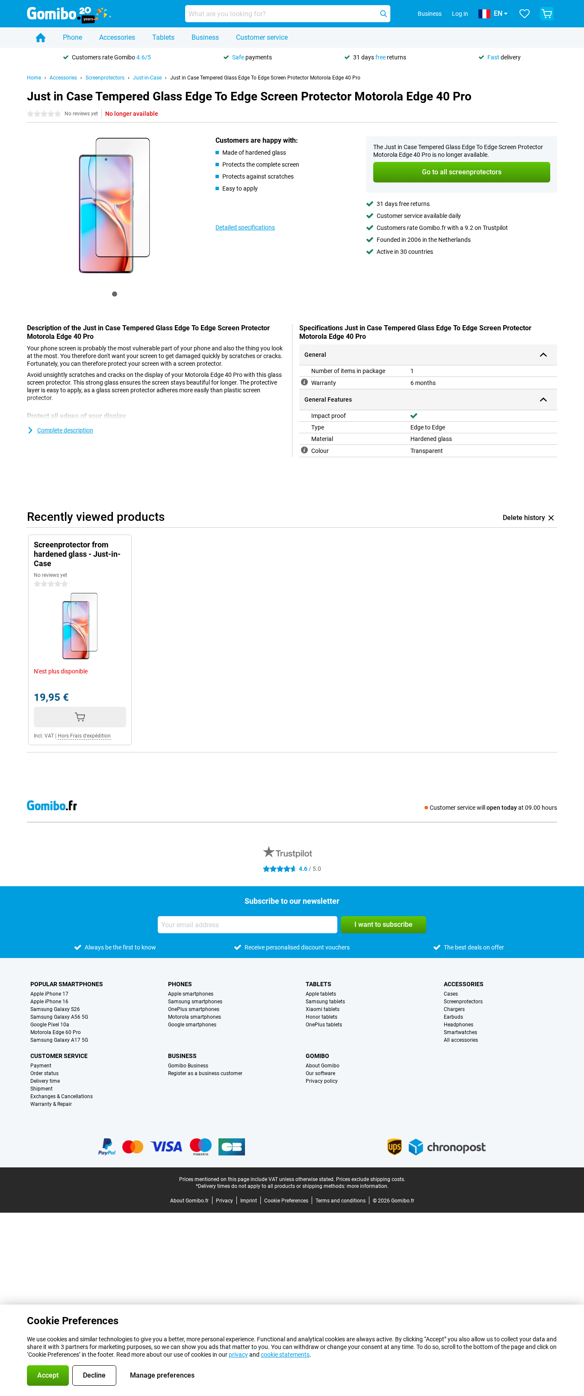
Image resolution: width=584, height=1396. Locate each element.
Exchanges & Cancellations (61, 1096)
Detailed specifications (245, 227)
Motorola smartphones (194, 1017)
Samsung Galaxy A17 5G (59, 1040)
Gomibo (317, 1055)
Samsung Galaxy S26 (55, 1009)
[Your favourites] (524, 13)
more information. (368, 1186)
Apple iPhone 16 (49, 1002)
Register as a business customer (205, 1073)
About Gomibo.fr (189, 1201)
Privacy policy (322, 1081)
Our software (320, 1073)
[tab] (114, 294)
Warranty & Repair (51, 1104)
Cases (451, 994)
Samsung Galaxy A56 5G (59, 1017)
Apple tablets (321, 994)
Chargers (454, 1009)
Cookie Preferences (286, 1201)
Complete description (65, 430)
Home (34, 78)
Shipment (41, 1089)
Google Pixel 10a (49, 1025)
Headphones (458, 1025)
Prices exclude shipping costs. (370, 1179)
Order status (44, 1073)
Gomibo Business (188, 1066)
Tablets (163, 37)
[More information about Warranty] (304, 382)
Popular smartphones (66, 984)
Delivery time (45, 1081)
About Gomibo (322, 1066)
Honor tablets (321, 1017)
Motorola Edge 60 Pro (55, 1032)
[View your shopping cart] (547, 13)
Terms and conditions (341, 1201)
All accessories (461, 1040)
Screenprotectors (105, 78)
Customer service (262, 37)
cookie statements (285, 1354)
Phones (180, 984)
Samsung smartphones (195, 1002)
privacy (238, 1354)
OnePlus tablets (324, 1025)
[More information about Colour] (304, 450)
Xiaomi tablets (322, 1009)
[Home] (40, 37)
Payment (40, 1066)
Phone (72, 37)
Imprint (248, 1201)
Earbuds (453, 1017)
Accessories (117, 37)
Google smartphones (192, 1025)
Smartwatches (460, 1032)
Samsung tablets (325, 1002)
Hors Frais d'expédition (84, 736)
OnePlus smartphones (193, 1009)
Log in (460, 13)
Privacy (224, 1201)
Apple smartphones (190, 994)
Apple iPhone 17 (49, 994)
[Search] (383, 14)
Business (205, 37)
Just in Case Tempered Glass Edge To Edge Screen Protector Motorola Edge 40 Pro (265, 78)
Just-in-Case (147, 78)
